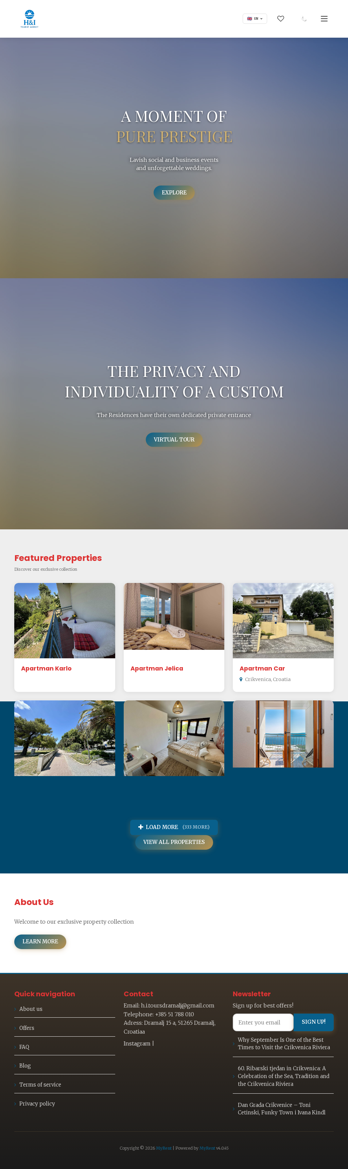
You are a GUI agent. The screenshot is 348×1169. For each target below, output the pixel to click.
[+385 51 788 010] (303, 18)
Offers (26, 1028)
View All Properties (174, 842)
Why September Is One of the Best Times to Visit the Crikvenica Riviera (284, 1044)
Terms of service (40, 1084)
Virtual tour (174, 439)
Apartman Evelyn (157, 786)
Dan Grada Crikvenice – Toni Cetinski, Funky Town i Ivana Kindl (282, 1109)
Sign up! (314, 1022)
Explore (174, 192)
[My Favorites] (281, 19)
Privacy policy (37, 1103)
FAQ (24, 1047)
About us (30, 1009)
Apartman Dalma (48, 786)
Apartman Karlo (46, 668)
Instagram (137, 1043)
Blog (25, 1065)
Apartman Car (262, 668)
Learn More (40, 941)
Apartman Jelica (156, 668)
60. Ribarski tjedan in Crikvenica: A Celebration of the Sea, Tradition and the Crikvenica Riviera (283, 1076)
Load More (178, 827)
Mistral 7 (253, 786)
